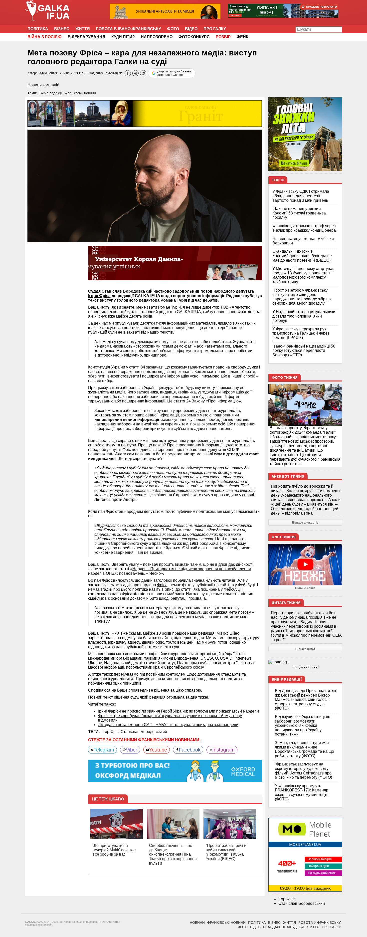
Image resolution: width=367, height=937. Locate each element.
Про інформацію (223, 401)
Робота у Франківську (319, 923)
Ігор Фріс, (111, 732)
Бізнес (61, 29)
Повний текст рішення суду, (113, 697)
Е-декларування (86, 37)
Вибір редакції (51, 93)
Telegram (104, 749)
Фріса (162, 585)
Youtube (158, 749)
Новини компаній (43, 85)
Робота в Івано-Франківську (128, 29)
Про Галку (214, 29)
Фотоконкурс (194, 37)
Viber (131, 749)
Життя (82, 29)
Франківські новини (80, 93)
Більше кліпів (305, 588)
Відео (191, 29)
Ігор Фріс (286, 899)
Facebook (189, 749)
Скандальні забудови (283, 927)
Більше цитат (305, 649)
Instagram (223, 749)
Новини (197, 923)
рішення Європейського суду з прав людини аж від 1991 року (150, 543)
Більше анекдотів (305, 522)
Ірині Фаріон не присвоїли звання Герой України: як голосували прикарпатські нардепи (178, 711)
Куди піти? (123, 37)
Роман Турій (169, 307)
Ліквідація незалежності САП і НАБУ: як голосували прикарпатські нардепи (168, 725)
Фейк (242, 37)
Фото (173, 29)
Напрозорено (157, 37)
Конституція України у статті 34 (116, 367)
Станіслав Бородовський (144, 732)
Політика (37, 29)
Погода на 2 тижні (305, 667)
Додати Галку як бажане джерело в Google (174, 73)
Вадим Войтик (47, 73)
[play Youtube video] (305, 564)
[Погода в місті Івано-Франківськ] (305, 662)
